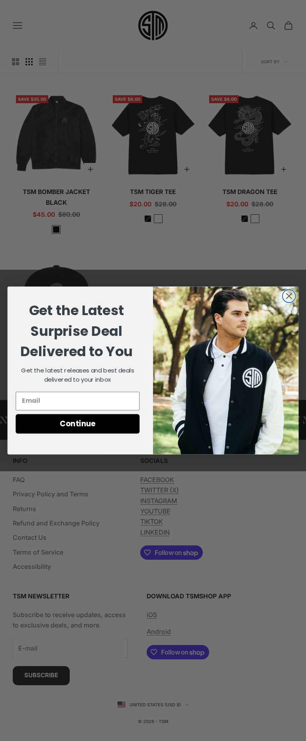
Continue (77, 423)
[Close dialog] (289, 296)
